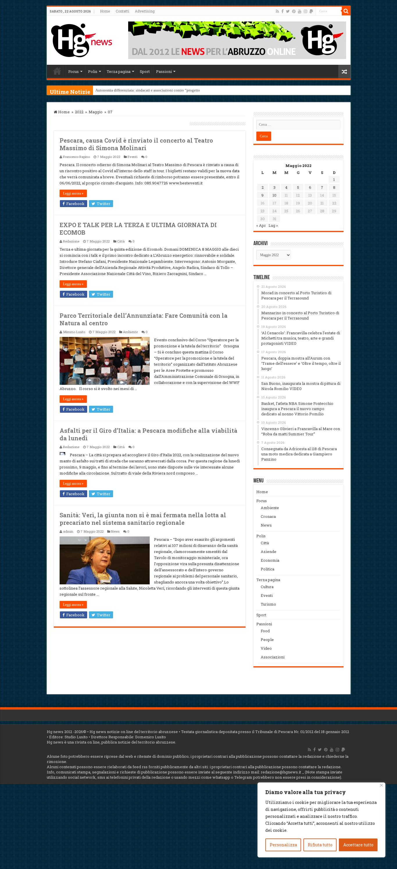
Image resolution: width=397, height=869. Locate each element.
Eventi (132, 157)
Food (265, 630)
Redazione (71, 241)
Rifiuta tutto (320, 845)
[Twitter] (287, 11)
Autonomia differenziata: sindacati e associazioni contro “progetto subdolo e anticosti (163, 90)
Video (266, 648)
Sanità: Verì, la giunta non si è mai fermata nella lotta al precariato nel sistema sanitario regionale (143, 518)
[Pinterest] (294, 11)
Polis (92, 71)
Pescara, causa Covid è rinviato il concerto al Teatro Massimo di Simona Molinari (136, 144)
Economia (270, 560)
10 (274, 195)
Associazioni (273, 657)
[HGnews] (81, 39)
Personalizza (283, 845)
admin (68, 531)
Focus (73, 71)
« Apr (261, 225)
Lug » (273, 225)
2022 (79, 111)
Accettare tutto (358, 845)
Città (121, 241)
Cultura (267, 586)
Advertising (145, 11)
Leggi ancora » (73, 193)
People (267, 639)
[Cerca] (346, 11)
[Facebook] (282, 11)
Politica (267, 569)
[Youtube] (299, 11)
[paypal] (311, 11)
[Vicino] (381, 785)
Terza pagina (118, 71)
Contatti (122, 11)
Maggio (96, 111)
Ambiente (130, 332)
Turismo (268, 604)
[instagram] (305, 11)
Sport (145, 71)
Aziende (268, 551)
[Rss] (277, 11)
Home (105, 11)
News (115, 531)
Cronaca (268, 516)
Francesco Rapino (76, 157)
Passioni (164, 71)
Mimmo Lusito (74, 332)
